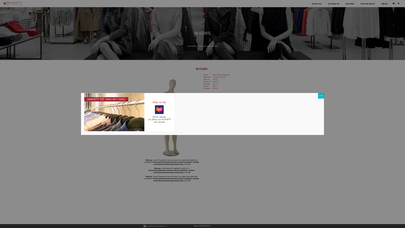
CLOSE (321, 95)
